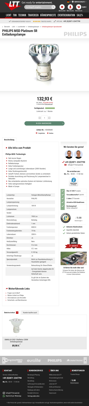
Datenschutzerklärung (56, 390)
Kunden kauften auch (30, 313)
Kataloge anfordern (34, 390)
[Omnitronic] (63, 360)
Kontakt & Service (33, 393)
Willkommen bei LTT (55, 375)
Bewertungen (74, 383)
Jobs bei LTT (53, 384)
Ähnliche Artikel (11, 313)
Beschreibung (9, 140)
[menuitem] (65, 1)
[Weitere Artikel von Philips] (75, 34)
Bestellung (31, 378)
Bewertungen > (79, 220)
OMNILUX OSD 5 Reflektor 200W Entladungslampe (16, 341)
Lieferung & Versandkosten (36, 384)
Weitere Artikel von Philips (15, 295)
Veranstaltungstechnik (56, 378)
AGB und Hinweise (55, 387)
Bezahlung (31, 381)
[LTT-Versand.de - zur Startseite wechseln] (13, 6)
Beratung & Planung (34, 375)
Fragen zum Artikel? (13, 293)
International (48, 104)
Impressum (52, 393)
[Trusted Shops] (66, 218)
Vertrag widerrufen (33, 396)
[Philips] (42, 360)
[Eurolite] (22, 360)
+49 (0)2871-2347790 (71, 21)
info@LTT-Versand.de (75, 165)
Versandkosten (39, 403)
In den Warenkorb (43, 123)
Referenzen (52, 381)
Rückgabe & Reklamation (35, 387)
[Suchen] (53, 7)
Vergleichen (41, 133)
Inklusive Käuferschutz (74, 227)
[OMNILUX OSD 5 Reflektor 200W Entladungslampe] (16, 325)
